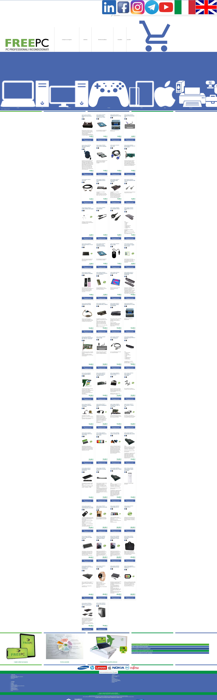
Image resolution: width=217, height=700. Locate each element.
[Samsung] (83, 669)
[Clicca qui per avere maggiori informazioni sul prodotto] (87, 125)
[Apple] (110, 669)
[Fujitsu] (135, 669)
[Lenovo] (101, 669)
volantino (85, 39)
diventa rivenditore (102, 39)
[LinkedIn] (109, 13)
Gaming (109, 107)
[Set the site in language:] (206, 13)
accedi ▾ (129, 39)
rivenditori (120, 39)
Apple (165, 107)
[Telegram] (152, 13)
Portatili (18, 107)
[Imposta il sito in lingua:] (185, 13)
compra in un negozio (67, 39)
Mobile (142, 107)
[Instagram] (138, 13)
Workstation (69, 107)
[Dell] (127, 669)
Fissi (42, 107)
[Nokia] (118, 669)
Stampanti (190, 107)
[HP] (92, 669)
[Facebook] (123, 13)
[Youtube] (166, 13)
